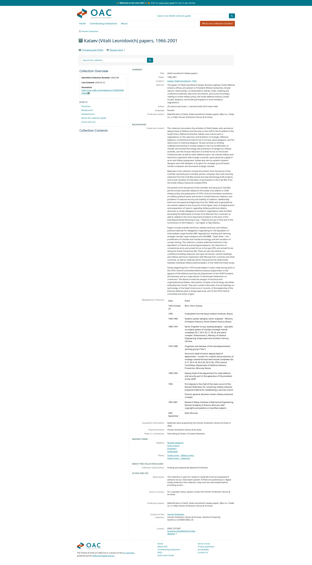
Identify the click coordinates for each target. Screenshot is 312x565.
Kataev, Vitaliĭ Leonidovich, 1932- (182, 81)
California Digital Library (103, 555)
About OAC (162, 546)
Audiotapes (172, 451)
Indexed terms (88, 114)
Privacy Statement (206, 546)
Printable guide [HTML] (92, 50)
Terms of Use (204, 543)
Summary (85, 106)
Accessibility (203, 549)
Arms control (173, 445)
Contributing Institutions (103, 23)
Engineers (172, 448)
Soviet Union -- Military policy (180, 455)
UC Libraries (128, 552)
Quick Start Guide (165, 555)
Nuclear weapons (175, 442)
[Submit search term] (232, 15)
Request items (116, 50)
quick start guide (167, 3)
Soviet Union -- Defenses (178, 458)
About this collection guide (93, 118)
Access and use (88, 122)
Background (87, 110)
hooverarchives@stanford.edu (181, 531)
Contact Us (203, 552)
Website (171, 533)
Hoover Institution (89, 31)
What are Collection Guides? (217, 23)
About (124, 23)
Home (82, 23)
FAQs (159, 552)
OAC (94, 13)
